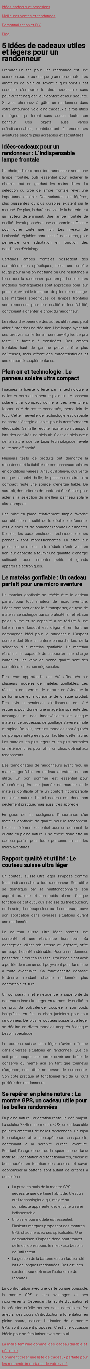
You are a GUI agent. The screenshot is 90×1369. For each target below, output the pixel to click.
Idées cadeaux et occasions (26, 7)
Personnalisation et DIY (21, 25)
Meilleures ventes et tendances (29, 16)
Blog (6, 34)
